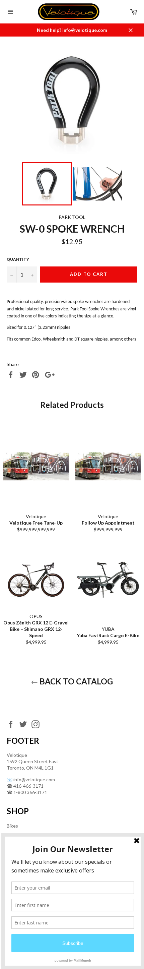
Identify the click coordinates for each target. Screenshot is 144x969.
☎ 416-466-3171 (25, 786)
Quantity (18, 259)
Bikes (12, 826)
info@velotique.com (34, 779)
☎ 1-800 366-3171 (27, 792)
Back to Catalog (75, 681)
